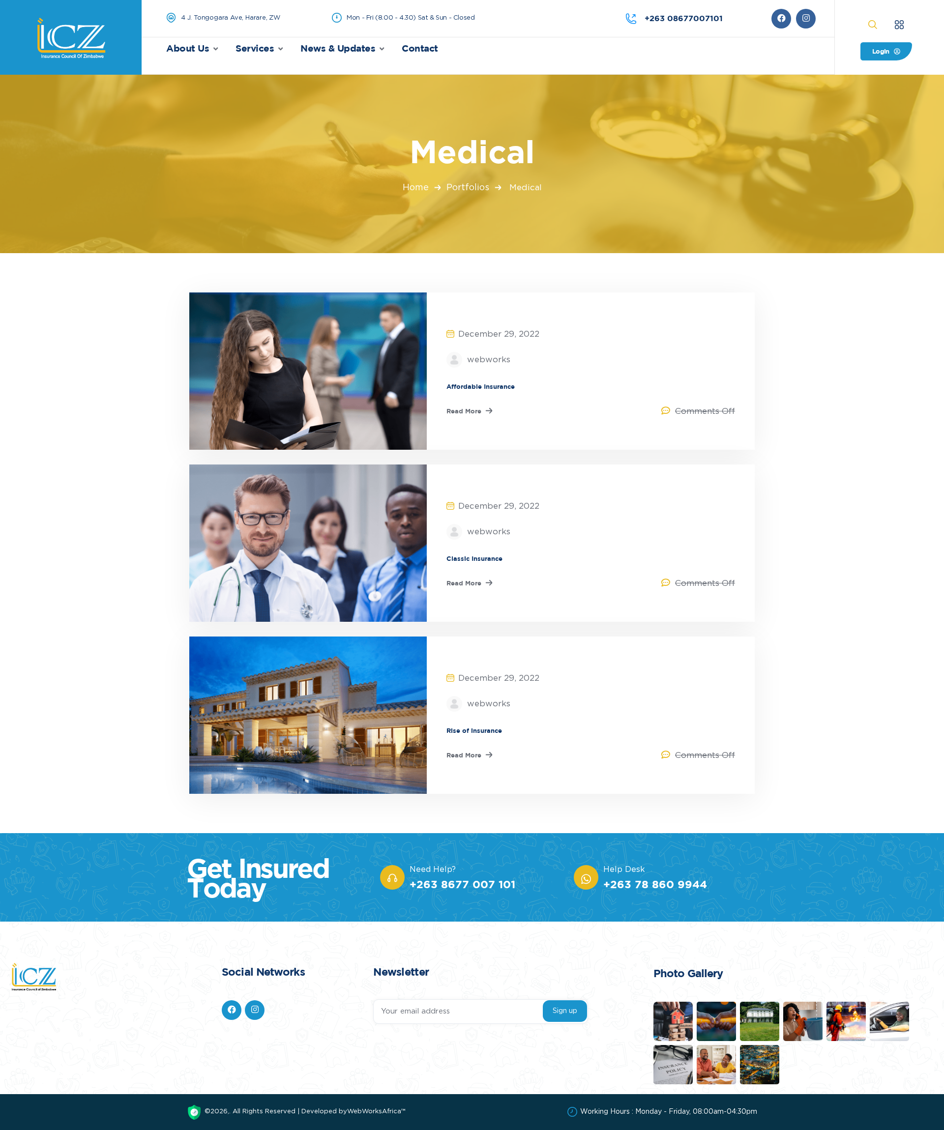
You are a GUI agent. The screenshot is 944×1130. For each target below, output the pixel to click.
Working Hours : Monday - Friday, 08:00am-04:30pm (668, 1111)
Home (416, 187)
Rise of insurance (474, 730)
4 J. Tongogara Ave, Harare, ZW (230, 18)
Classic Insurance (474, 558)
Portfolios (467, 187)
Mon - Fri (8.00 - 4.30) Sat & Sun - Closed (410, 18)
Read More (463, 411)
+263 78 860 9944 (655, 884)
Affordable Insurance (480, 386)
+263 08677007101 (684, 18)
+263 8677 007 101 (462, 884)
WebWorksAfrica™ (376, 1111)
